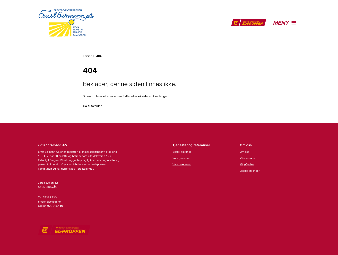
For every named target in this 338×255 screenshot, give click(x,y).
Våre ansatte (247, 158)
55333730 (50, 197)
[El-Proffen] (248, 22)
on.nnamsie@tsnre (49, 201)
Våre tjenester (181, 158)
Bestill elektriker (182, 151)
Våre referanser (182, 164)
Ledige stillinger (249, 170)
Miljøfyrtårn (247, 164)
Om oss (244, 151)
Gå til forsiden (92, 106)
